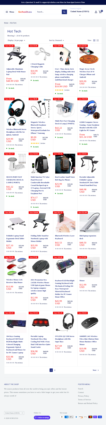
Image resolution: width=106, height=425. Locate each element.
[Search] (64, 12)
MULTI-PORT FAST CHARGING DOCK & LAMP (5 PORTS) (14, 180)
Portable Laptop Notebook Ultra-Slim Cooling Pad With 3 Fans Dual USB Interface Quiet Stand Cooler (40, 341)
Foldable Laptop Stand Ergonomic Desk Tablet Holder (15, 238)
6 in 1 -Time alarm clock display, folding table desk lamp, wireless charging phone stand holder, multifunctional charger (65, 74)
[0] (100, 12)
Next (94, 370)
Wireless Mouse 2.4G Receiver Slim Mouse (14, 281)
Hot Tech (13, 23)
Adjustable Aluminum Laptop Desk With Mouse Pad (16, 71)
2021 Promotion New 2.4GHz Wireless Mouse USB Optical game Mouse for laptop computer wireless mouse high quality (40, 286)
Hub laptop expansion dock (88, 237)
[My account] (96, 12)
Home (6, 23)
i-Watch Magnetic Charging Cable (38, 65)
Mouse (82, 281)
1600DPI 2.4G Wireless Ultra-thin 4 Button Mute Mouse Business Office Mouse (89, 340)
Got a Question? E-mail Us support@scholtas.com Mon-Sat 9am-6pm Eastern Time (53, 2)
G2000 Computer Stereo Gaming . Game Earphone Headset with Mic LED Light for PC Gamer (89, 126)
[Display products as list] (98, 40)
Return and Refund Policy (88, 403)
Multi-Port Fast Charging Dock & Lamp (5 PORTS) (65, 122)
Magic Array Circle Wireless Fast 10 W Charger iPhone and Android (87, 73)
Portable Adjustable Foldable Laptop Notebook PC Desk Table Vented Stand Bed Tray (89, 181)
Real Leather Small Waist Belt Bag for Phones (65, 178)
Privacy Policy (83, 396)
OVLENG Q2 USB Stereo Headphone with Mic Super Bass (64, 339)
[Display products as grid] (94, 40)
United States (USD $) (12, 413)
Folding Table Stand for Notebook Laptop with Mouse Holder (40, 238)
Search (80, 389)
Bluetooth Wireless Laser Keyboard (65, 237)
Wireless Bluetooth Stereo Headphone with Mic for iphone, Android (16, 132)
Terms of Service (84, 400)
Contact (81, 392)
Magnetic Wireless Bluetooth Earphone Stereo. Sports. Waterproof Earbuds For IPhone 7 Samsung (40, 127)
